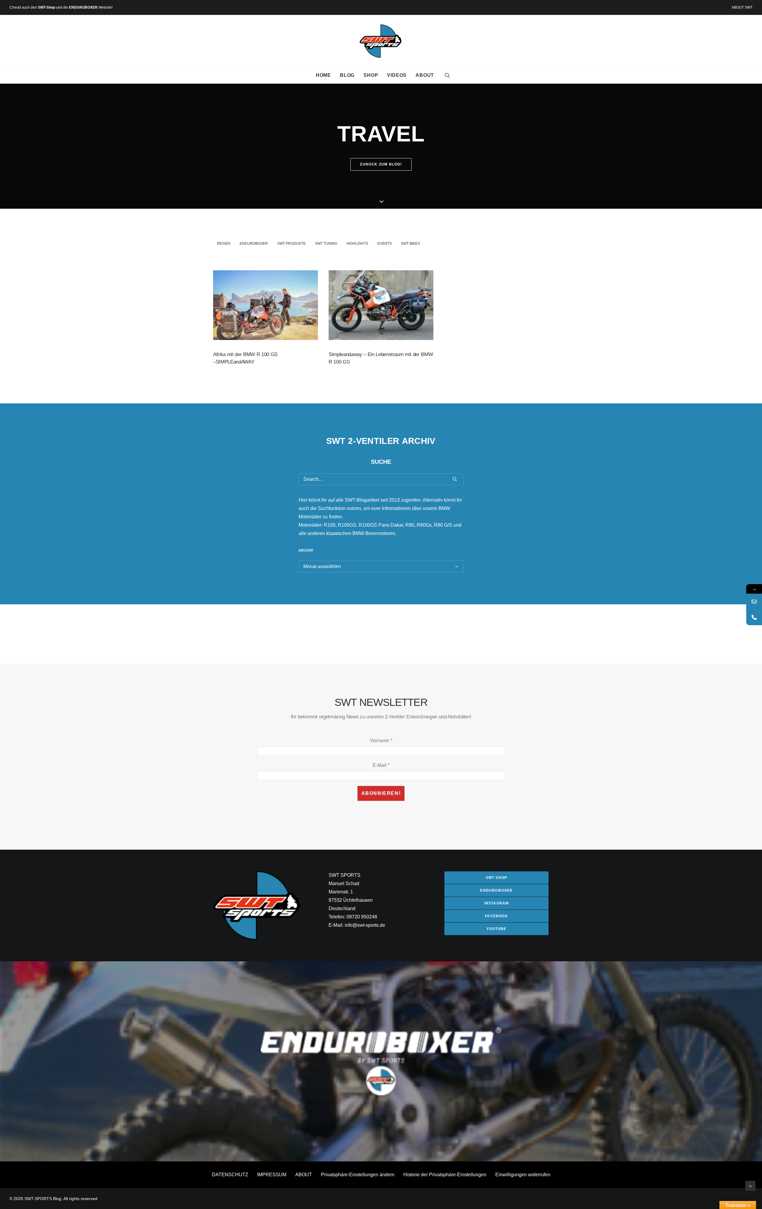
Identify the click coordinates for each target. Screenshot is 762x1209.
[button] (447, 75)
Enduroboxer (254, 243)
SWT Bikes (410, 243)
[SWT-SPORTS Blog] (381, 41)
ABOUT (425, 75)
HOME (323, 75)
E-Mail (381, 765)
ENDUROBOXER (83, 7)
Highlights (357, 243)
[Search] (381, 479)
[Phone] (754, 617)
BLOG (347, 75)
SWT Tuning (326, 243)
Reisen (223, 243)
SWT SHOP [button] (497, 878)
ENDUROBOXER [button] (496, 890)
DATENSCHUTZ (230, 1174)
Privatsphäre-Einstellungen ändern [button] (357, 1174)
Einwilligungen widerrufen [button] (522, 1174)
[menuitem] (742, 7)
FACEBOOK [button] (496, 916)
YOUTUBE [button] (496, 929)
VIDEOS (397, 75)
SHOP (370, 75)
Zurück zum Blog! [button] (381, 164)
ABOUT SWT (742, 7)
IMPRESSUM (271, 1174)
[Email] (754, 601)
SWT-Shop (46, 7)
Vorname (381, 740)
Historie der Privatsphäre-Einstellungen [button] (444, 1174)
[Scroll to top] (750, 1185)
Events (384, 243)
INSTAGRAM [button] (496, 903)
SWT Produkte (291, 243)
